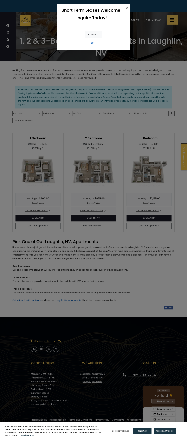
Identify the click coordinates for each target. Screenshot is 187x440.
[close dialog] (126, 8)
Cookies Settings (120, 430)
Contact (93, 34)
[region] (93, 431)
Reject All (142, 430)
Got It (94, 43)
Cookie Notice (27, 435)
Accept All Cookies (165, 430)
